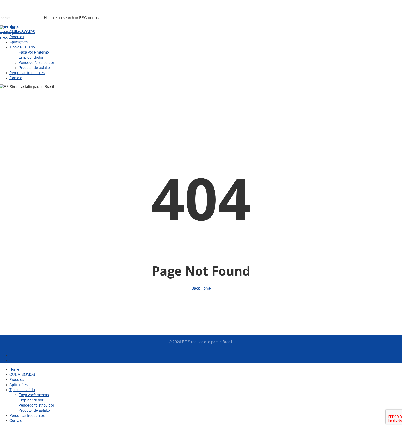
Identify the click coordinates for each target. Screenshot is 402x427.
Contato (15, 421)
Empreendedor (31, 400)
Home (14, 369)
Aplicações (18, 385)
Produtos (16, 380)
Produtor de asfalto (34, 410)
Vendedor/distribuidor (36, 405)
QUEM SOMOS (22, 374)
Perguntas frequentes (27, 415)
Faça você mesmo (34, 395)
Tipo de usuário (22, 390)
